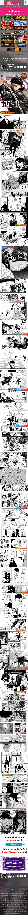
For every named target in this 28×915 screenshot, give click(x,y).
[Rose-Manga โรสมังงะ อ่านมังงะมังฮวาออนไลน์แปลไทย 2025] (13, 7)
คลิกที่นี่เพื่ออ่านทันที (14, 11)
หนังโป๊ (11, 890)
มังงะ (17, 890)
